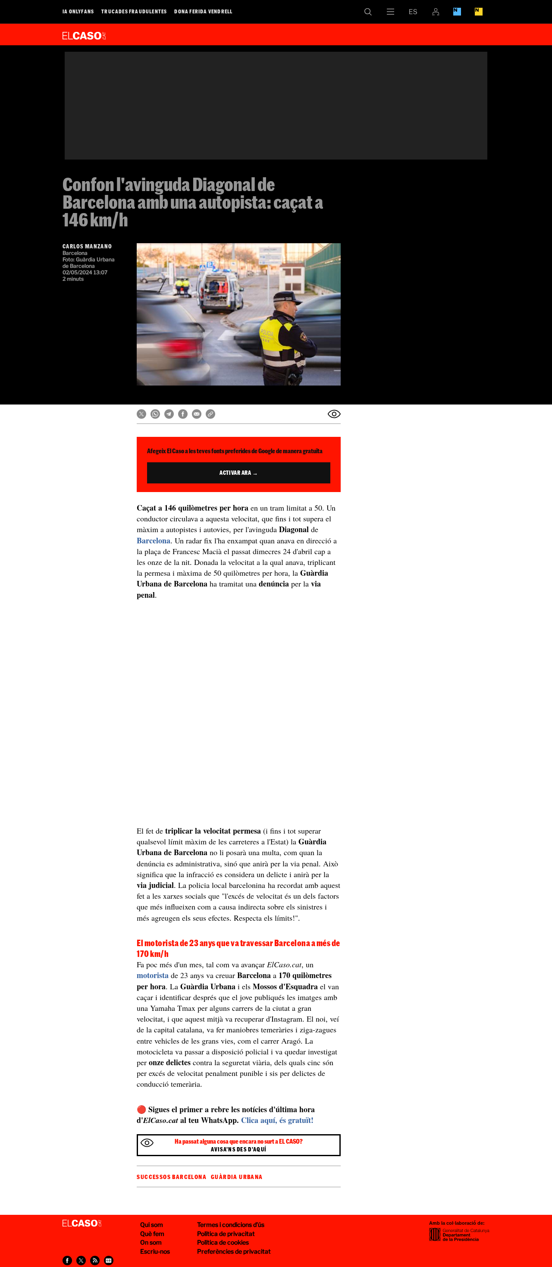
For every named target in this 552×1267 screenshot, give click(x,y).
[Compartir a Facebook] (183, 414)
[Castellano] (413, 11)
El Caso (84, 34)
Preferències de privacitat (234, 1251)
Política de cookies (223, 1242)
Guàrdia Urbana (237, 1176)
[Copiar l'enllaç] (210, 414)
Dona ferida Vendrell (203, 11)
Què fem (152, 1233)
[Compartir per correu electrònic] (196, 414)
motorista (153, 975)
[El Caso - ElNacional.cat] (82, 1223)
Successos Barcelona (172, 1176)
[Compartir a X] (141, 414)
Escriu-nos (155, 1251)
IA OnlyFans (78, 11)
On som (151, 1242)
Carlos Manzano (87, 246)
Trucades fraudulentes (134, 11)
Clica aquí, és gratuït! (277, 1120)
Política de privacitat (226, 1233)
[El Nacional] (478, 11)
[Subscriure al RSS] (95, 1260)
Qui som (151, 1224)
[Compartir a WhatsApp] (155, 414)
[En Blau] (457, 11)
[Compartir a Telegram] (169, 414)
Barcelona (153, 540)
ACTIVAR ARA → (239, 473)
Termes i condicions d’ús (230, 1224)
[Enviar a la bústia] (334, 414)
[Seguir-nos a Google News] (108, 1260)
